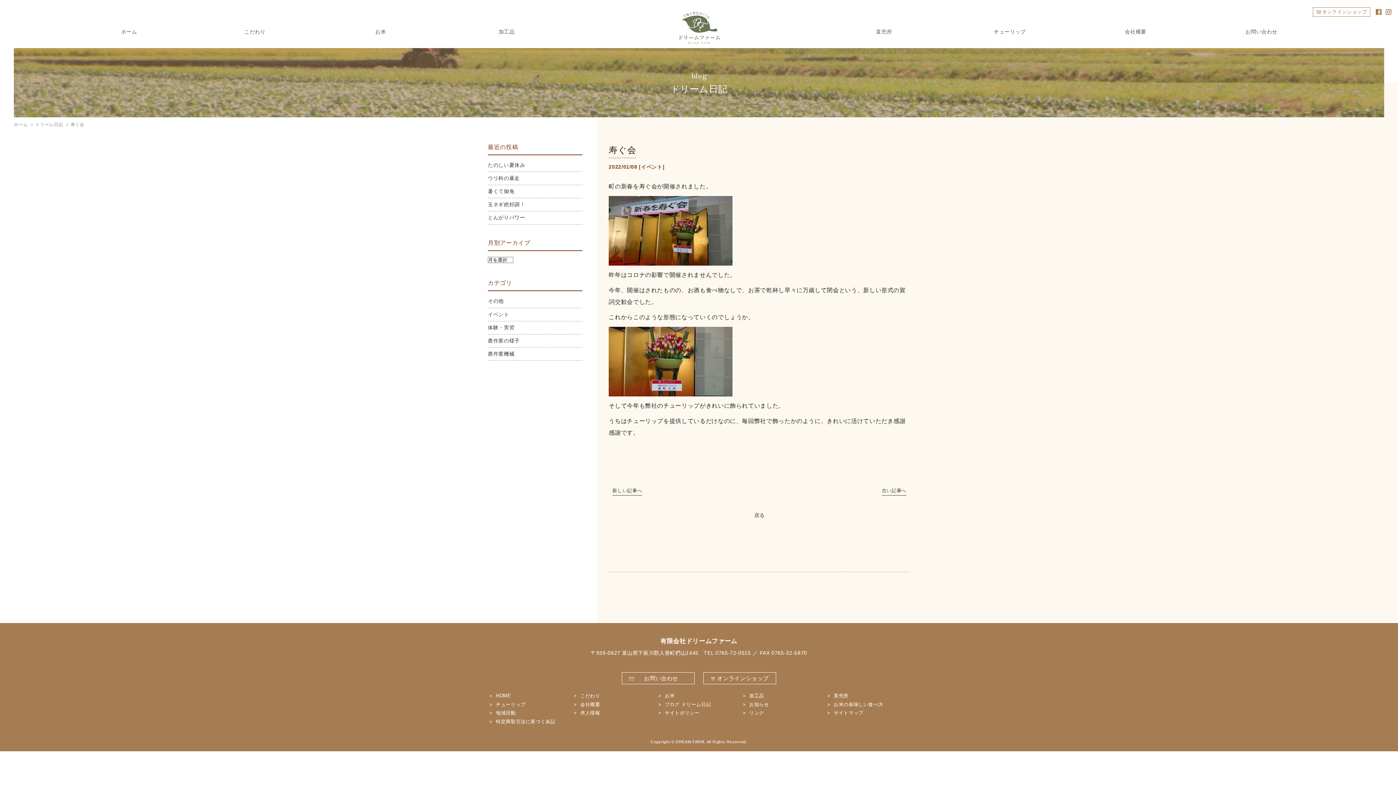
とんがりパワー (506, 217)
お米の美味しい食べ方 (858, 704)
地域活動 (506, 713)
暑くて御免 (501, 191)
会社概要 (1135, 32)
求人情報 (590, 713)
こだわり (255, 32)
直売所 (884, 32)
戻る (759, 515)
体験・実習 (501, 327)
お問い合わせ (1261, 32)
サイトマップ (849, 713)
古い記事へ (894, 490)
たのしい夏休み (506, 165)
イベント (652, 167)
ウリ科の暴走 (504, 178)
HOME (503, 695)
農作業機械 (501, 354)
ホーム (129, 32)
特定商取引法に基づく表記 (526, 721)
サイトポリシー (682, 713)
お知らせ (759, 704)
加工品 (507, 32)
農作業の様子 (504, 341)
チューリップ (1010, 32)
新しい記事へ (627, 490)
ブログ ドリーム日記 (688, 704)
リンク (756, 713)
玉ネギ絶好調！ (506, 204)
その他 (496, 301)
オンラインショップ (1344, 12)
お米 (380, 32)
